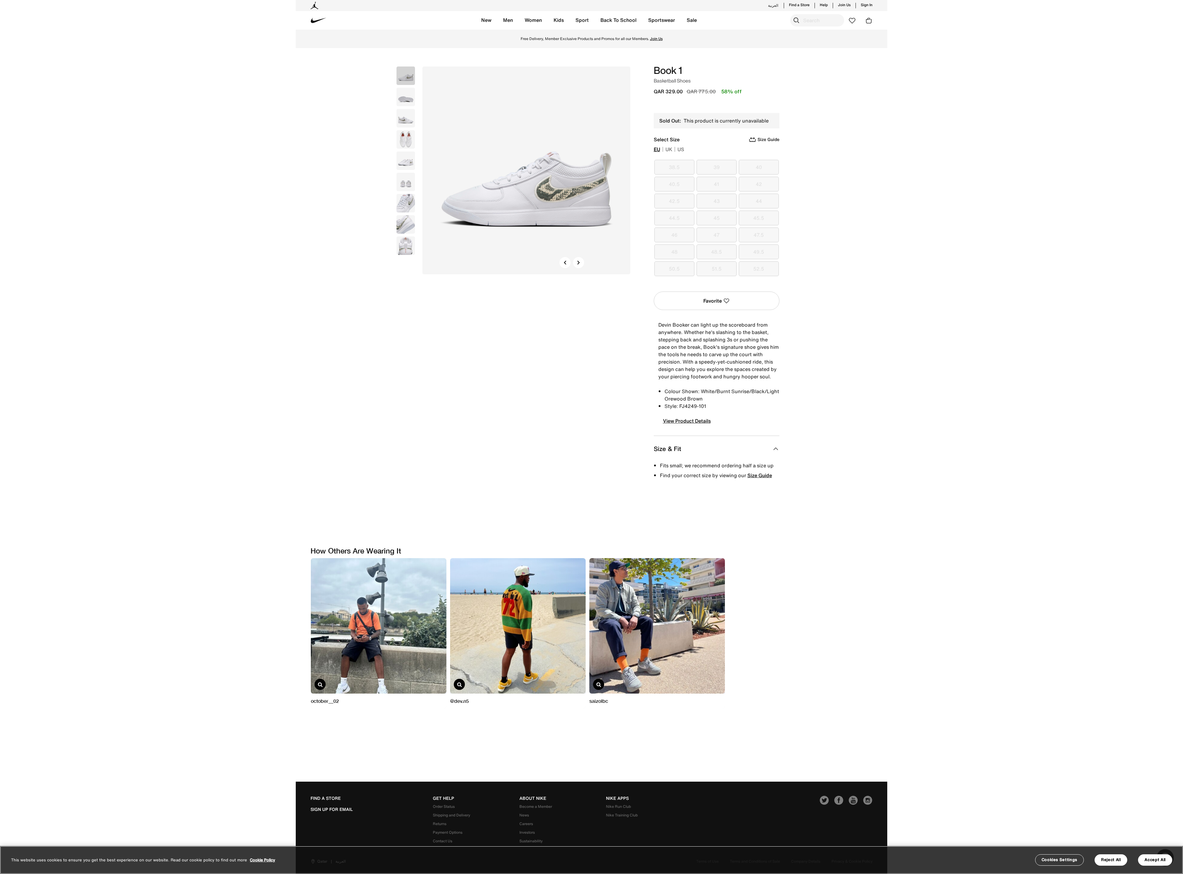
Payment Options (447, 832)
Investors (527, 832)
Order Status (444, 806)
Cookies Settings (1059, 860)
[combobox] (817, 20)
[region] (591, 860)
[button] (486, 20)
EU (657, 149)
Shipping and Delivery (451, 815)
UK (668, 149)
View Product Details (687, 421)
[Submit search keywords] (796, 20)
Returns (439, 823)
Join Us (844, 5)
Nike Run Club (618, 806)
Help (824, 5)
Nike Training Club (622, 815)
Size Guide (759, 475)
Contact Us (442, 841)
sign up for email (332, 809)
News (524, 815)
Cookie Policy (262, 860)
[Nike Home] (319, 20)
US (680, 149)
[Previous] (565, 262)
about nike (532, 798)
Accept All (1155, 860)
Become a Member (535, 806)
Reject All (1111, 860)
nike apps (617, 798)
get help (443, 798)
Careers (526, 823)
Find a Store (799, 5)
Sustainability (531, 841)
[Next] (578, 262)
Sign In (866, 5)
